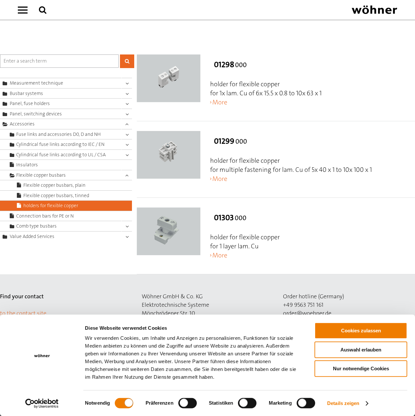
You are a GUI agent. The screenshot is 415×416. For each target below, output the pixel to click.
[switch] (189, 404)
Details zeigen (343, 403)
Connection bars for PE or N (45, 216)
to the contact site (23, 313)
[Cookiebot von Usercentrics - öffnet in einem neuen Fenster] (42, 403)
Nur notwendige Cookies (361, 368)
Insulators (27, 164)
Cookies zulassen (361, 330)
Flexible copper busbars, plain (54, 185)
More (219, 102)
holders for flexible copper (50, 205)
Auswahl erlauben (360, 349)
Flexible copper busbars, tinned (56, 195)
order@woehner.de (307, 313)
